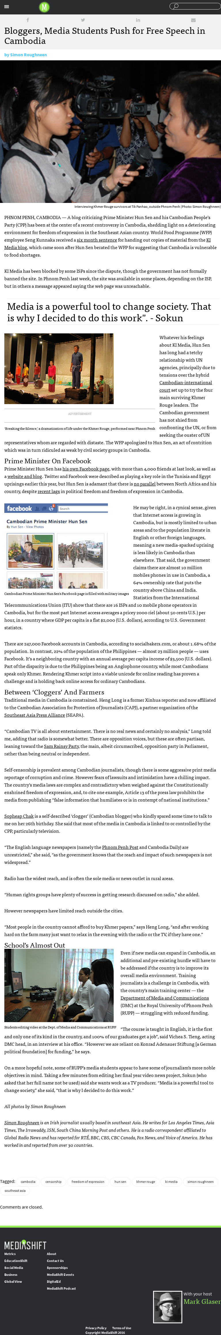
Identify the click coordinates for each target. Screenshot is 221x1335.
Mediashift (44, 7)
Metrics (10, 1254)
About (51, 1254)
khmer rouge (145, 1181)
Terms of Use (121, 1328)
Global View (13, 1281)
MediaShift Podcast (61, 1288)
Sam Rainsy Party (61, 746)
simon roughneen (201, 1181)
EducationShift (15, 1261)
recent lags (49, 491)
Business (10, 1274)
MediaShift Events (60, 1274)
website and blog (24, 476)
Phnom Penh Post (120, 847)
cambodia (28, 1181)
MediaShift (25, 1244)
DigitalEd (54, 1281)
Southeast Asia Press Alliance (34, 714)
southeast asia (15, 1190)
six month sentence (97, 239)
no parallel (145, 483)
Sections (6, 6)
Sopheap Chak (19, 815)
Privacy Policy (95, 1328)
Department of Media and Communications (165, 997)
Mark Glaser (202, 1300)
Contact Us (55, 1261)
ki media (171, 1181)
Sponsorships (57, 1267)
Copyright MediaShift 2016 (105, 1332)
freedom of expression (88, 1181)
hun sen (120, 1181)
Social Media (13, 1267)
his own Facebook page (85, 468)
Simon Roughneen (28, 55)
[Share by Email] (193, 20)
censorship (53, 1181)
